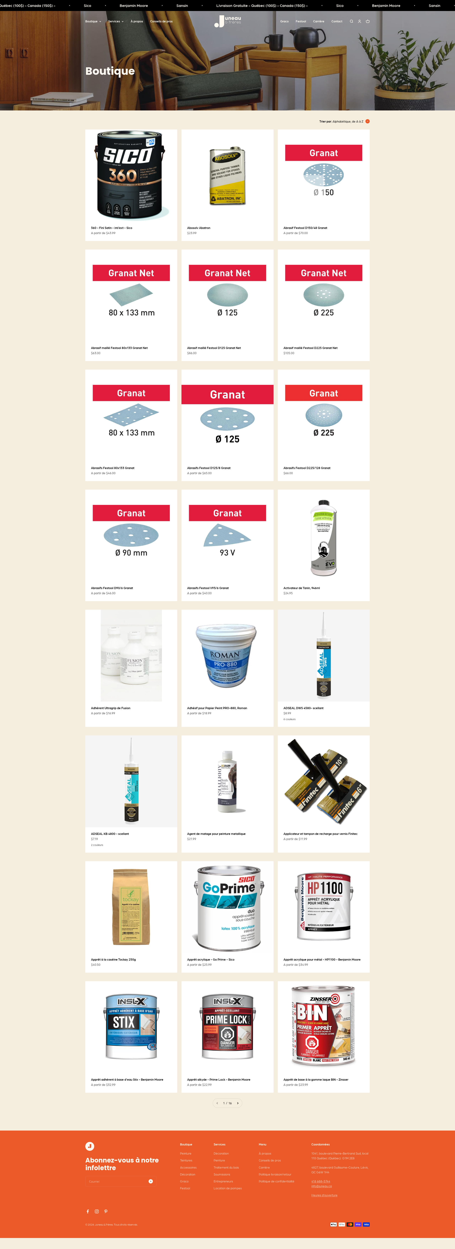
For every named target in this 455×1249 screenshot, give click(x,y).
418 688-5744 (320, 1181)
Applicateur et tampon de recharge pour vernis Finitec (320, 833)
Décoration (187, 1174)
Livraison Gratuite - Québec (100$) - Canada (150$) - (205, 5)
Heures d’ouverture (324, 1195)
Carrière (318, 21)
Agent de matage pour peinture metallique (216, 833)
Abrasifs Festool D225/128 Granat (306, 468)
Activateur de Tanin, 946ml (301, 588)
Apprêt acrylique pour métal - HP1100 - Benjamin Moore (322, 959)
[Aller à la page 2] (237, 1103)
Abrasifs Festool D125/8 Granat (209, 468)
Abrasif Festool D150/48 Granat (305, 227)
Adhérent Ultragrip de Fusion (110, 708)
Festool (301, 21)
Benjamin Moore (77, 5)
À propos (137, 21)
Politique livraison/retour (275, 1174)
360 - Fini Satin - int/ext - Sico (111, 227)
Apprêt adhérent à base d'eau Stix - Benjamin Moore (127, 1079)
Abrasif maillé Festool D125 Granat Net (214, 347)
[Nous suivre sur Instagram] (96, 1211)
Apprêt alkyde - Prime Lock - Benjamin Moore (218, 1079)
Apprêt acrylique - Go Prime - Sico (210, 959)
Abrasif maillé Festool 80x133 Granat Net (119, 347)
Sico (31, 5)
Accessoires (188, 1167)
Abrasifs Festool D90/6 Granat (112, 588)
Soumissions (222, 1174)
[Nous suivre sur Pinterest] (105, 1211)
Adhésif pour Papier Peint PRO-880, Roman (217, 708)
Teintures (186, 1160)
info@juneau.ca (321, 1186)
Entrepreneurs (223, 1181)
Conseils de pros (161, 21)
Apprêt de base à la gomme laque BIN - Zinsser (315, 1079)
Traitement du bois (226, 1167)
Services (114, 21)
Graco (284, 21)
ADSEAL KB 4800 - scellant (110, 833)
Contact (336, 21)
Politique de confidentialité (276, 1181)
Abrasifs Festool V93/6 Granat (208, 588)
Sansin (126, 5)
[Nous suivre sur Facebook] (87, 1211)
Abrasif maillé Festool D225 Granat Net (310, 347)
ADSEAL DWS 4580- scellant (303, 708)
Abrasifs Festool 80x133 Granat (112, 468)
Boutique (91, 21)
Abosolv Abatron (198, 227)
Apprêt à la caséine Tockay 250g (113, 959)
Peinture (185, 1153)
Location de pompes (228, 1188)
